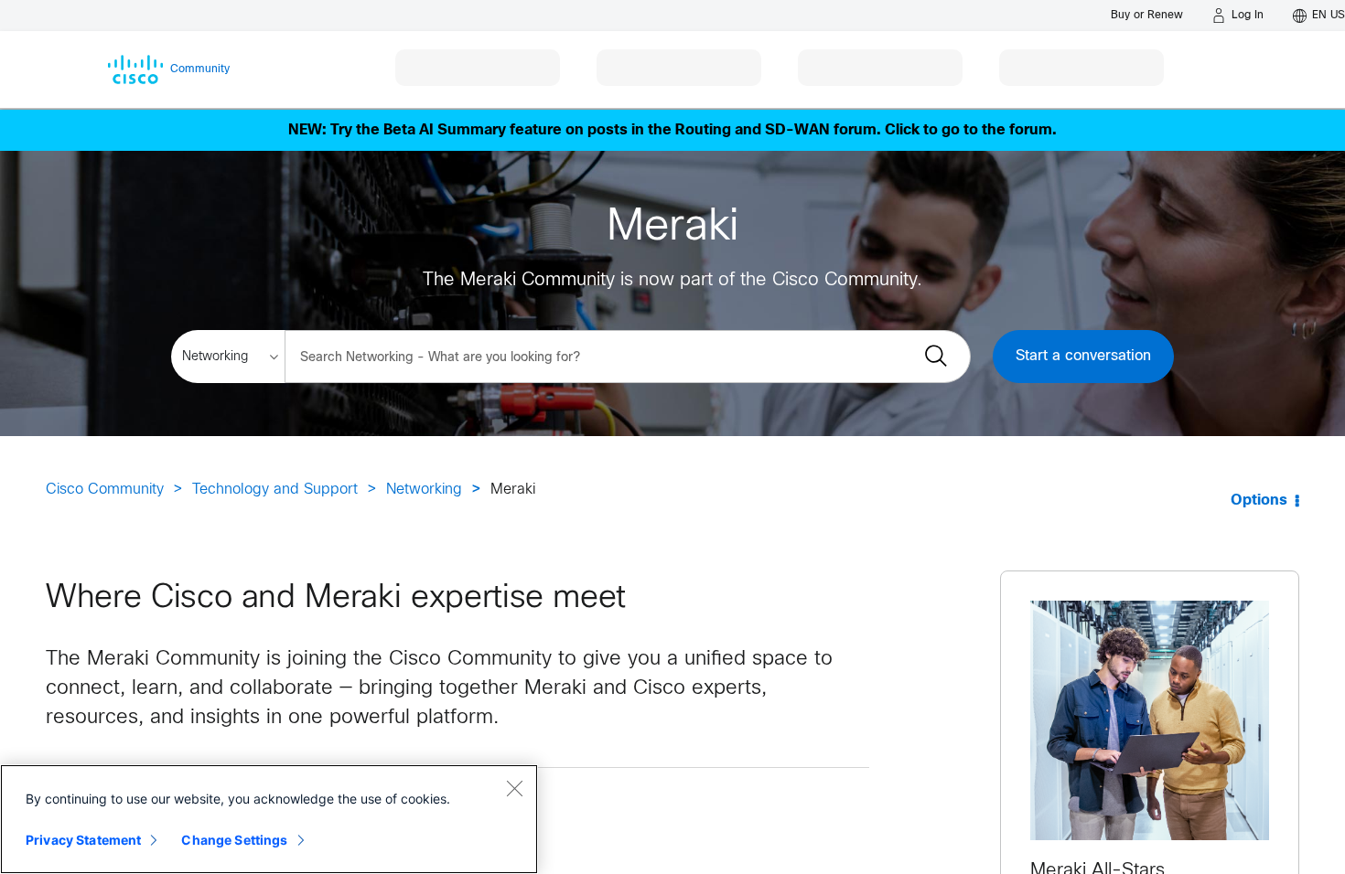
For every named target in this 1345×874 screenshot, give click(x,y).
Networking (424, 489)
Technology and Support (275, 489)
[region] (269, 819)
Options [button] (1259, 500)
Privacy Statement (83, 839)
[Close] (514, 788)
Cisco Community (105, 489)
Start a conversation (1083, 356)
